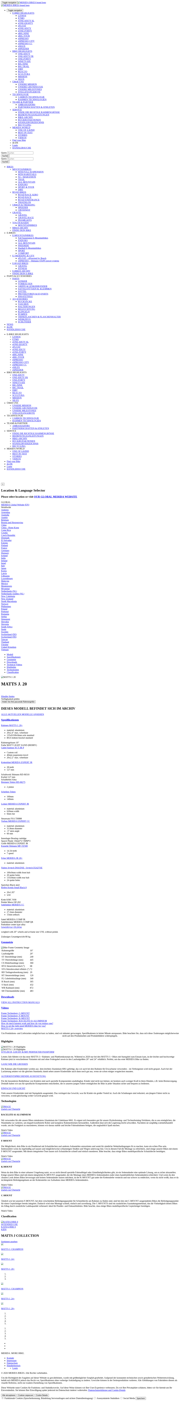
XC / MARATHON (27, 177)
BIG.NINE (23, 64)
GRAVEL (17, 212)
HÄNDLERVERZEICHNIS (31, 122)
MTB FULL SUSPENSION (31, 172)
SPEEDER (23, 207)
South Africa (6, 627)
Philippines (6, 606)
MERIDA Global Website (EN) (15, 505)
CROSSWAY (24, 210)
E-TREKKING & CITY (23, 256)
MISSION (22, 76)
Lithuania (5, 576)
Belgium (5, 520)
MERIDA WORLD (21, 127)
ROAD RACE (24, 197)
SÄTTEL (22, 291)
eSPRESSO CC (25, 43)
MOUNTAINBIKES (21, 169)
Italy (3, 566)
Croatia (4, 533)
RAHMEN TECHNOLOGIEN (32, 99)
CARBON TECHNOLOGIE (31, 97)
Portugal (5, 611)
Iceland (4, 555)
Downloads (12, 662)
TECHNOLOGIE (20, 94)
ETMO (21, 18)
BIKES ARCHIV (20, 228)
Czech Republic (8, 535)
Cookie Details (42, 1395)
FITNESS (22, 268)
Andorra (5, 510)
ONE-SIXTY (24, 54)
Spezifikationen (14, 657)
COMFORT (23, 253)
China (3, 525)
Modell (10, 654)
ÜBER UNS (18, 82)
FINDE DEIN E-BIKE (22, 273)
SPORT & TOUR (26, 187)
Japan (3, 568)
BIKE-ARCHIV (25, 117)
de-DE (10, 464)
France (4, 548)
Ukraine (4, 644)
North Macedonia (9, 601)
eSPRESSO (23, 38)
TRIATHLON (24, 202)
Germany (5, 550)
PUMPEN (22, 314)
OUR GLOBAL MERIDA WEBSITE (55, 496)
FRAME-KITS (25, 220)
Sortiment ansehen (9, 1241)
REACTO (22, 71)
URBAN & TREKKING (23, 205)
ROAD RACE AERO (28, 195)
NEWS (10, 324)
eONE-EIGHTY (25, 23)
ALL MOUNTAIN (26, 182)
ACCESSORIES (20, 299)
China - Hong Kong (10, 527)
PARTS (15, 278)
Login (15, 145)
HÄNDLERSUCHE (21, 148)
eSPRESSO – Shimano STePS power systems (38, 261)
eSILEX (21, 46)
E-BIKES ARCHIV (21, 271)
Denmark (5, 538)
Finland (4, 545)
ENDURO (23, 184)
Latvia (4, 573)
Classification (13, 672)
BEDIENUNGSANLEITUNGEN (33, 115)
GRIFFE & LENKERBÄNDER (32, 286)
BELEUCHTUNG (26, 309)
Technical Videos (14, 664)
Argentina (5, 512)
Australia (5, 515)
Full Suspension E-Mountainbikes (33, 238)
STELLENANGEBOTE (29, 92)
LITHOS (22, 15)
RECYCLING (24, 125)
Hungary (5, 553)
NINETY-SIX (24, 61)
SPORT (21, 250)
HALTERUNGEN (26, 306)
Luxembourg (7, 578)
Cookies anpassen (25, 1395)
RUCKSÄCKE (25, 301)
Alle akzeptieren (8, 1395)
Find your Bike (19, 140)
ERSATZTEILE (25, 296)
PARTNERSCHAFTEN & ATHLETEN (36, 107)
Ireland (4, 560)
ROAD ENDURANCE (29, 200)
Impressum (11, 1360)
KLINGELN (24, 311)
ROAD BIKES (19, 192)
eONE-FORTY (25, 31)
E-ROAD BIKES (20, 263)
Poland (4, 609)
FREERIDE (23, 245)
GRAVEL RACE (26, 217)
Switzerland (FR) (8, 637)
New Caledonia (8, 596)
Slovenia (5, 624)
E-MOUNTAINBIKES (22, 235)
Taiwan (4, 639)
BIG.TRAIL (23, 66)
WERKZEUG (24, 319)
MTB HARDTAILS (27, 174)
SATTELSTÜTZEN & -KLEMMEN (35, 289)
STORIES (22, 135)
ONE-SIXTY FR (25, 56)
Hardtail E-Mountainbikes (29, 248)
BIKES (10, 167)
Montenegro (6, 586)
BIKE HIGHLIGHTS (22, 51)
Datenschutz (12, 1363)
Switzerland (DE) (9, 634)
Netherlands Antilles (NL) (12, 594)
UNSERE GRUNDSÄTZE (30, 87)
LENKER (22, 281)
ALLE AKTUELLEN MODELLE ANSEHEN (22, 714)
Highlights (11, 667)
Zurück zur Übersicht (10, 1109)
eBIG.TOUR (24, 36)
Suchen (5, 156)
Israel (3, 563)
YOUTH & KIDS (20, 222)
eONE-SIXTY (24, 28)
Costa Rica (6, 530)
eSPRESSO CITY (26, 41)
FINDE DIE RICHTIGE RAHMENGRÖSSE (39, 112)
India (3, 558)
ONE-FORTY (24, 59)
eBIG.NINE (23, 33)
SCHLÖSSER (24, 322)
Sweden (4, 632)
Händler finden (7, 696)
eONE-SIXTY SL (26, 20)
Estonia (4, 543)
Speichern (141, 1398)
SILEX (21, 79)
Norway (4, 604)
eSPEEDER (23, 48)
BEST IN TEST (25, 132)
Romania (5, 614)
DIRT (20, 69)
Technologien (13, 670)
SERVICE (17, 109)
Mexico (4, 583)
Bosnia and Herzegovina (12, 522)
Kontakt (10, 1358)
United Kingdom (8, 647)
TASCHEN (23, 304)
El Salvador (6, 540)
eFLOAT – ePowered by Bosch (32, 258)
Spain (3, 629)
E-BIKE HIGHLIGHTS (23, 13)
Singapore (5, 619)
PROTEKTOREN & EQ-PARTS (33, 294)
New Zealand (7, 599)
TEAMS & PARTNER (22, 102)
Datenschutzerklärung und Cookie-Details (106, 1390)
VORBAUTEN (25, 283)
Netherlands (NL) (9, 591)
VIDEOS (22, 137)
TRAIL (21, 179)
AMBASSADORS (26, 104)
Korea (4, 571)
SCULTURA (24, 74)
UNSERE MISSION (27, 84)
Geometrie (11, 659)
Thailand (5, 642)
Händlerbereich (13, 1365)
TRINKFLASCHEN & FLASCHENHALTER (39, 317)
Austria (4, 517)
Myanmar (5, 588)
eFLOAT (22, 26)
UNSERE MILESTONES (30, 89)
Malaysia (5, 581)
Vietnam (5, 649)
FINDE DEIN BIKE (21, 230)
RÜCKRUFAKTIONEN (29, 120)
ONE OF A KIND (26, 130)
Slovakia (5, 621)
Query (4, 153)
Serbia (4, 616)
